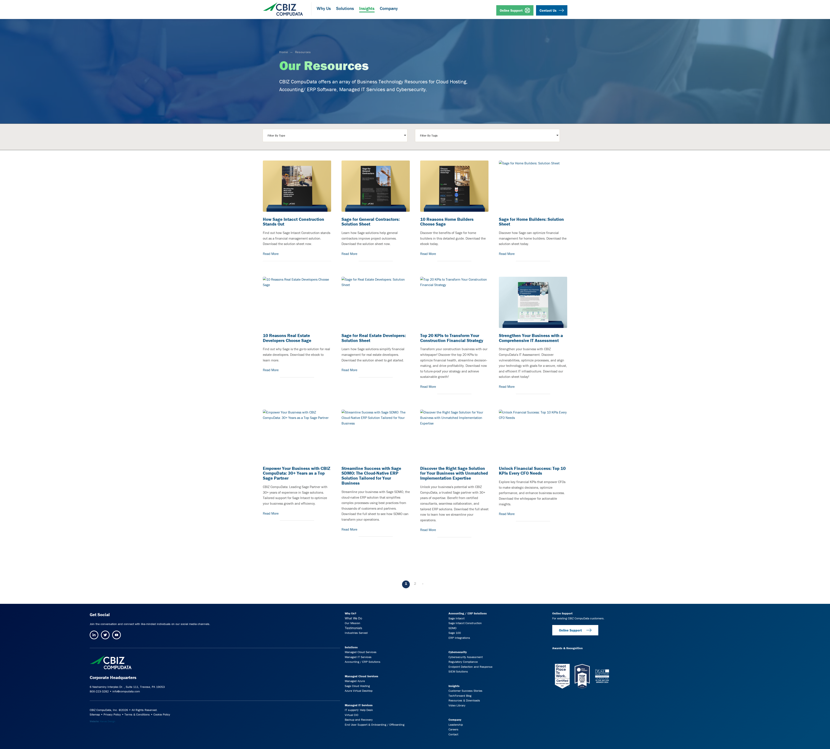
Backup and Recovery (359, 720)
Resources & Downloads (464, 700)
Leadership (456, 725)
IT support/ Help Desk (359, 710)
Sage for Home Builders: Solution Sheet (531, 222)
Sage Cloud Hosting (357, 686)
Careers (453, 729)
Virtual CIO (351, 715)
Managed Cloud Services (361, 652)
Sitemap (95, 714)
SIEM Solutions (458, 671)
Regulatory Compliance (463, 662)
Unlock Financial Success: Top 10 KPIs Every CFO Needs (532, 471)
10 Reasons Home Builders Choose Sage (447, 222)
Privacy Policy (112, 714)
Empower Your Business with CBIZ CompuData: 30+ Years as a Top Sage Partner (296, 473)
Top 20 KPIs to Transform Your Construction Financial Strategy (451, 338)
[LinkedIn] (94, 635)
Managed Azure (355, 681)
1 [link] (406, 583)
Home (283, 52)
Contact (453, 734)
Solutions (351, 647)
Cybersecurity (458, 652)
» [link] (422, 583)
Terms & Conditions (137, 714)
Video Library (457, 705)
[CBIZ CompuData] (283, 7)
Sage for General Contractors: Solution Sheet (371, 222)
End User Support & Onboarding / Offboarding (374, 725)
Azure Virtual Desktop (358, 691)
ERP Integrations (459, 637)
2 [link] (415, 583)
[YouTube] (116, 635)
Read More (271, 253)
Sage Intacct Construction (465, 623)
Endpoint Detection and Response (470, 667)
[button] (335, 135)
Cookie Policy (161, 714)
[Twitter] (105, 635)
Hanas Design (107, 721)
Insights (454, 686)
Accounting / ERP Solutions (362, 662)
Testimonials (353, 628)
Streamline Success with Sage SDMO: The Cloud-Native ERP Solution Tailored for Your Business (371, 476)
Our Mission (352, 623)
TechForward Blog (460, 696)
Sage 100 (455, 633)
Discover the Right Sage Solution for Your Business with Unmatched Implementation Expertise (454, 473)
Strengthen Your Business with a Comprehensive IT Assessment (531, 338)
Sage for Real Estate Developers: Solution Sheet (374, 338)
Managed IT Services (358, 657)
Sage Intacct (456, 618)
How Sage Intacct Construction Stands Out (293, 222)
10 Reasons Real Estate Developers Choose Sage (287, 338)
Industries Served (356, 633)
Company (455, 720)
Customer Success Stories (465, 691)
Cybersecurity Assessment (466, 657)
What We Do (353, 618)
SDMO (452, 628)
